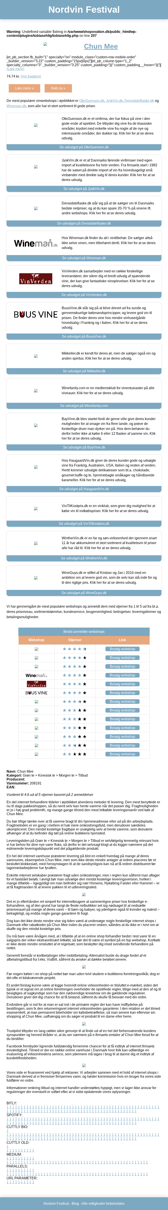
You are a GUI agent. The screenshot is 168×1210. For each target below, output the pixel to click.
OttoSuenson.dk (91, 101)
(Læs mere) (15, 69)
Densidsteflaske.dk (139, 101)
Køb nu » (58, 88)
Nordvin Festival (84, 9)
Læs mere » (24, 88)
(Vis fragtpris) (31, 76)
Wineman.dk (16, 106)
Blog (75, 1203)
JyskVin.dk (114, 101)
